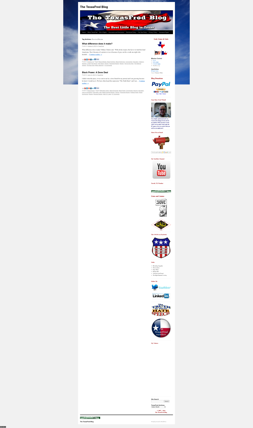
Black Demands (114, 90)
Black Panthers (111, 62)
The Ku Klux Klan (129, 63)
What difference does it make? (97, 43)
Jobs (100, 92)
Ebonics (135, 90)
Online (154, 71)
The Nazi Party (91, 65)
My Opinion (94, 63)
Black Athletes (103, 62)
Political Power (134, 92)
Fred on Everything (87, 92)
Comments (156, 64)
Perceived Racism (114, 63)
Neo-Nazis (101, 63)
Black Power (122, 90)
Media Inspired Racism (108, 92)
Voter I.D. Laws (107, 94)
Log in (154, 60)
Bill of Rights (103, 32)
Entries (156, 62)
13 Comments (108, 65)
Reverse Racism (97, 94)
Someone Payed (164, 32)
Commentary (129, 62)
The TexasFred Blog (94, 7)
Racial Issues (91, 90)
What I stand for (99, 65)
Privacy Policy (153, 32)
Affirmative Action (104, 90)
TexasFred (101, 46)
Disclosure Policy (131, 32)
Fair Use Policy (142, 32)
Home (84, 32)
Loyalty (89, 63)
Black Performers (120, 62)
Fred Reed (96, 92)
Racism (122, 63)
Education (135, 62)
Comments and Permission (116, 32)
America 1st (90, 62)
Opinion (106, 63)
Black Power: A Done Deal (95, 72)
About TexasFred (92, 32)
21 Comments (115, 94)
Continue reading (95, 54)
